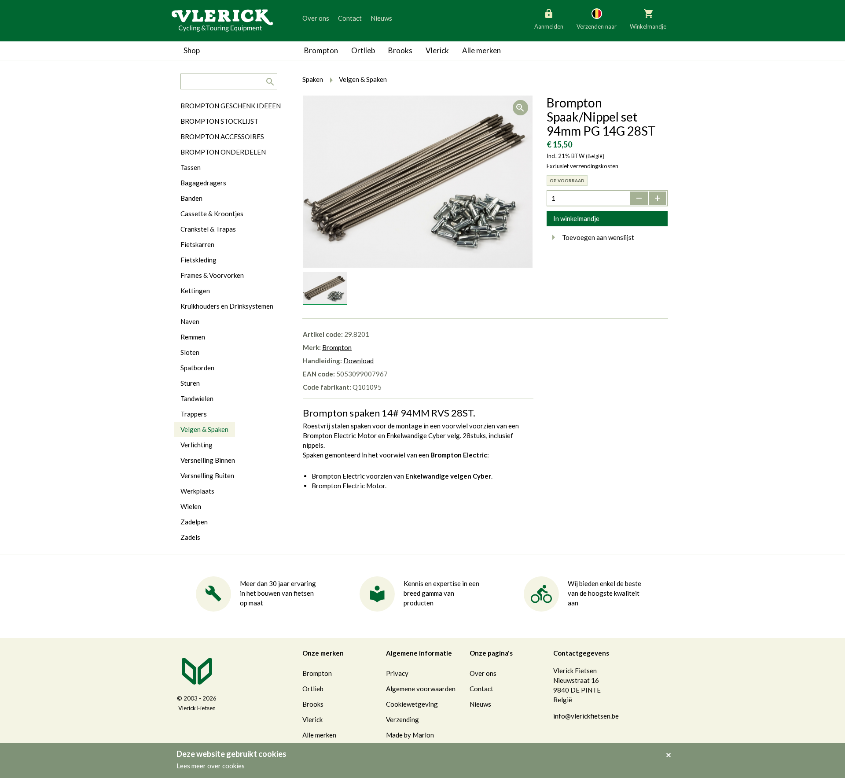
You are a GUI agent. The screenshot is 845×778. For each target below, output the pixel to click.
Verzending (402, 719)
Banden (191, 198)
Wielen (190, 506)
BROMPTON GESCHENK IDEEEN (230, 106)
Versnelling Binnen (207, 460)
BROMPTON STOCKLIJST (219, 121)
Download (358, 361)
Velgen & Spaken (204, 429)
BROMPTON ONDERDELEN (223, 152)
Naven (189, 321)
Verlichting (196, 445)
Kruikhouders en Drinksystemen (226, 306)
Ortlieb (363, 50)
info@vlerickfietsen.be (586, 716)
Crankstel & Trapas (208, 229)
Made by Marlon (410, 735)
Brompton (321, 50)
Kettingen (195, 291)
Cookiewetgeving (412, 704)
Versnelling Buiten (207, 475)
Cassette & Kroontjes (211, 214)
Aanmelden (548, 26)
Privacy (397, 673)
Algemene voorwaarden (421, 689)
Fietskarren (197, 244)
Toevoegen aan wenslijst (598, 237)
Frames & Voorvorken (212, 275)
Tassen (190, 167)
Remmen (192, 337)
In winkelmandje (576, 218)
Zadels (190, 537)
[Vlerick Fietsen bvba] (222, 20)
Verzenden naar (597, 26)
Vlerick (437, 50)
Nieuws (381, 18)
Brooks (400, 50)
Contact (350, 18)
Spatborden (197, 368)
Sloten (189, 352)
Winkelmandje (648, 26)
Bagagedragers (203, 183)
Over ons (315, 18)
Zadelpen (194, 522)
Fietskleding (198, 260)
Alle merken (481, 50)
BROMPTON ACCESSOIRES (222, 136)
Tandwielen (196, 398)
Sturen (190, 383)
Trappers (193, 414)
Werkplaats (197, 491)
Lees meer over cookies (210, 766)
